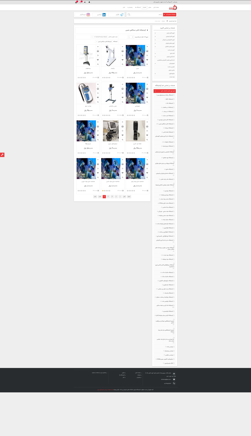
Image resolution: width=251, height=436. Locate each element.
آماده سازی (172, 53)
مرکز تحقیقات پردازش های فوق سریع (105, 390)
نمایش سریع (147, 64)
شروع (129, 196)
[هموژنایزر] (147, 84)
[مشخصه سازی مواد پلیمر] (147, 159)
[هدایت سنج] (98, 84)
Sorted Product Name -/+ (100, 37)
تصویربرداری (172, 63)
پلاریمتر (113, 68)
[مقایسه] (147, 55)
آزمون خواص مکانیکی (170, 47)
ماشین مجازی (172, 70)
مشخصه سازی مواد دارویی (88, 182)
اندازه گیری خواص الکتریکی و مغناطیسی (166, 60)
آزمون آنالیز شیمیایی (170, 36)
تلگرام (117, 15)
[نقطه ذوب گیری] (147, 122)
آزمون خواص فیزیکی (170, 43)
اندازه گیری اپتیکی (171, 57)
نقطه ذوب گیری (137, 144)
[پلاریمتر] (122, 46)
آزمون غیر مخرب (171, 50)
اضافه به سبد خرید (147, 51)
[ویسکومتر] (98, 46)
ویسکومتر (88, 68)
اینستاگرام (83, 15)
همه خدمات (172, 77)
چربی (137, 68)
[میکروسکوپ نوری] (122, 122)
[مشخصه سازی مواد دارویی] (98, 159)
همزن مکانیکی (113, 106)
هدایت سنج (88, 106)
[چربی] (147, 46)
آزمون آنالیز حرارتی (171, 33)
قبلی (124, 196)
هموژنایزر (137, 106)
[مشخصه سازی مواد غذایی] (122, 159)
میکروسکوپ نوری (112, 144)
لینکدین (99, 15)
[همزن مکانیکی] (122, 84)
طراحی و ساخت (171, 67)
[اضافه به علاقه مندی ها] (147, 60)
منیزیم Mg (88, 144)
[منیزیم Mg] (98, 122)
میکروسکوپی (172, 73)
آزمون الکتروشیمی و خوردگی (169, 40)
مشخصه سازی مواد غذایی (112, 182)
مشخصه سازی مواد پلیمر (137, 182)
